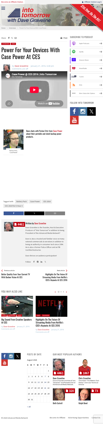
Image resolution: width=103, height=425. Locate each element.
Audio (4, 315)
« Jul (29, 406)
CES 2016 (47, 201)
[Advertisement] (34, 119)
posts (21, 224)
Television (45, 315)
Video (13, 44)
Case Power (57, 131)
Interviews (5, 44)
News (38, 315)
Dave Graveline (9, 326)
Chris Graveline (85, 378)
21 (45, 388)
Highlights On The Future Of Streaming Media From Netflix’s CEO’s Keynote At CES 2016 (49, 322)
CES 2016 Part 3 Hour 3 (14, 206)
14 (45, 382)
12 (39, 382)
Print (65, 38)
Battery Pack (21, 201)
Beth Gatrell (57, 403)
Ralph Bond (83, 403)
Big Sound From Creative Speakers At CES (16, 321)
